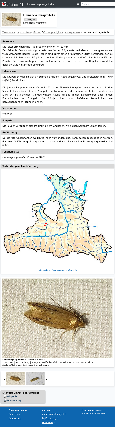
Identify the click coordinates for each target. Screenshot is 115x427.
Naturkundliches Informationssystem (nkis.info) (57, 270)
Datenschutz (15, 418)
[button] (4, 378)
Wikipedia (12, 396)
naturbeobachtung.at (53, 414)
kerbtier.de (47, 422)
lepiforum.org (49, 418)
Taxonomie (8, 32)
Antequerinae (72, 32)
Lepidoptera (24, 32)
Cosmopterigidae (53, 32)
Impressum (14, 414)
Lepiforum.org (14, 400)
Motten (37, 32)
